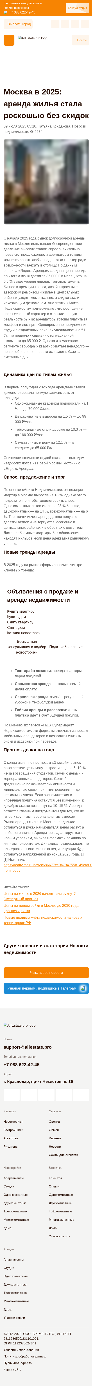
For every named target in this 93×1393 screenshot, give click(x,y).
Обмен (54, 1130)
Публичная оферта (18, 1363)
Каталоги (10, 1111)
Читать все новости (46, 972)
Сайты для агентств (63, 1155)
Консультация (77, 8)
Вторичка (55, 1167)
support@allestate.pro (28, 1047)
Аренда (9, 1249)
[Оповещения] (85, 24)
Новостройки (13, 1121)
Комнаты (55, 1178)
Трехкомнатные (15, 1211)
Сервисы (55, 1111)
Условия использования (21, 1350)
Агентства (11, 1138)
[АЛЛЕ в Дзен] (29, 1095)
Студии (9, 1186)
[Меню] (9, 40)
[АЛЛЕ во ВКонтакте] (46, 1095)
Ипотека (55, 1138)
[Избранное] (55, 24)
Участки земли (59, 1236)
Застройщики (13, 1130)
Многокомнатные (16, 1219)
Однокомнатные (16, 1194)
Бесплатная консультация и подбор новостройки (27, 647)
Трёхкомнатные (60, 1211)
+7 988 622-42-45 (22, 12)
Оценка (54, 1121)
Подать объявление (66, 647)
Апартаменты (14, 1178)
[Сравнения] (65, 24)
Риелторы (11, 1146)
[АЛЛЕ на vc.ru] (12, 1095)
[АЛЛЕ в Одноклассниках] (64, 1095)
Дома (7, 1228)
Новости (55, 1146)
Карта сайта (12, 1369)
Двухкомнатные (15, 1203)
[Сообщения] (75, 24)
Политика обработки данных (25, 1356)
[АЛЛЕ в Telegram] (81, 1095)
